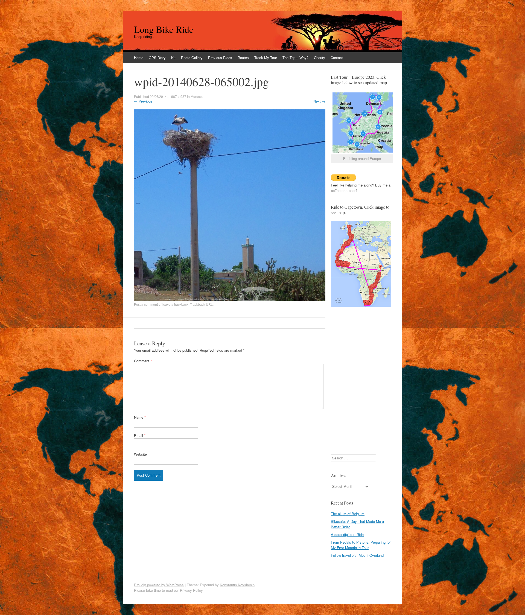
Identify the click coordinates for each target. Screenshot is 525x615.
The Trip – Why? (295, 57)
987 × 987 (178, 96)
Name (140, 417)
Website (140, 454)
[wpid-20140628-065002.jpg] (229, 299)
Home (138, 57)
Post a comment (146, 304)
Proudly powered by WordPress (159, 584)
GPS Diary (157, 57)
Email (139, 435)
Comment (143, 360)
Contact (337, 57)
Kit (173, 57)
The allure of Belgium (347, 513)
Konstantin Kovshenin (237, 584)
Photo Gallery (192, 57)
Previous (143, 101)
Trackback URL (201, 304)
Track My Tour (265, 57)
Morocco (197, 96)
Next (319, 101)
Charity (319, 57)
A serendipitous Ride (347, 534)
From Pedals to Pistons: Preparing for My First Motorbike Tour (361, 545)
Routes (243, 57)
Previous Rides (220, 57)
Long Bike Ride (163, 29)
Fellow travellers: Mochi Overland (357, 555)
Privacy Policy (191, 590)
